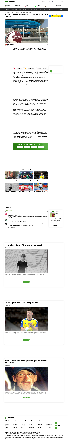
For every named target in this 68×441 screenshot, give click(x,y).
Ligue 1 (22, 427)
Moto (50, 9)
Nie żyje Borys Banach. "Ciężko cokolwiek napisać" (10, 192)
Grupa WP (11, 432)
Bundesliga (30, 424)
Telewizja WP (19, 433)
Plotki (23, 433)
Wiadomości (30, 433)
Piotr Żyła (39, 427)
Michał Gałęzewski (10, 44)
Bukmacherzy (27, 9)
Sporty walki (33, 9)
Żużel (23, 9)
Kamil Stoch (48, 422)
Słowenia (17, 139)
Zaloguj (62, 1)
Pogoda (6, 433)
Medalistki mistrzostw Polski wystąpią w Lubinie (26, 180)
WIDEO (37, 9)
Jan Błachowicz (48, 425)
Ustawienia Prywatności (29, 432)
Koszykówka (46, 9)
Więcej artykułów (55, 225)
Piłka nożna (12, 9)
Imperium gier (37, 433)
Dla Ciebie (7, 9)
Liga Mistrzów (31, 422)
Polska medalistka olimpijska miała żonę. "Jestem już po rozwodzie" (56, 218)
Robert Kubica (40, 424)
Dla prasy (18, 432)
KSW (6, 428)
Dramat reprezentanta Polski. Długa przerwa (40, 180)
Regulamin (38, 432)
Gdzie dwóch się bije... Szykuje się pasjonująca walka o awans (11, 180)
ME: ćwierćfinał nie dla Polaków (24, 191)
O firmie (14, 432)
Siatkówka (19, 9)
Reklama (34, 432)
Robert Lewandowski (41, 422)
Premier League (23, 424)
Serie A (30, 425)
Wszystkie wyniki (58, 5)
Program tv (14, 433)
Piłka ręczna (41, 9)
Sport (33, 433)
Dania (14, 139)
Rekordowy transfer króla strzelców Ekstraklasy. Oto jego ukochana (56, 223)
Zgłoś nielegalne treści (11, 227)
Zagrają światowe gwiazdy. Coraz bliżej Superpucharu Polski (41, 192)
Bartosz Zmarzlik (49, 424)
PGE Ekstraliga (31, 427)
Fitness (6, 427)
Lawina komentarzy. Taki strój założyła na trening (55, 221)
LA (52, 9)
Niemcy (19, 106)
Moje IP (25, 433)
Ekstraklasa (23, 422)
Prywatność (22, 432)
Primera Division (23, 425)
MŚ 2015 (12, 12)
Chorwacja (15, 106)
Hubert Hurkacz (48, 427)
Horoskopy (10, 433)
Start (5, 12)
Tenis (16, 9)
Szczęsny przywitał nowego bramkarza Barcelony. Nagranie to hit (58, 214)
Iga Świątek (40, 425)
